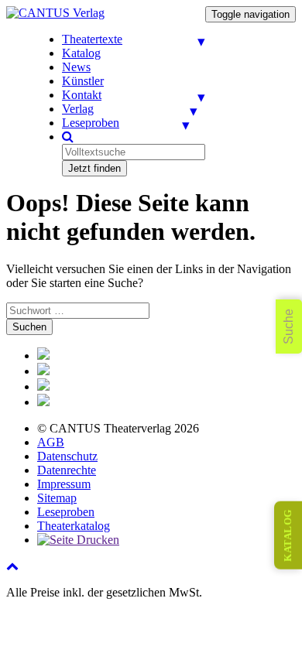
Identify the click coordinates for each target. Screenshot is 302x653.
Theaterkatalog (73, 525)
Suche (288, 326)
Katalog (81, 53)
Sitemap (57, 497)
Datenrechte (66, 470)
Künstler (83, 80)
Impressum (64, 484)
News (76, 67)
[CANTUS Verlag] (55, 12)
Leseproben (90, 122)
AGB (50, 442)
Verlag (78, 108)
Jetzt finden (94, 168)
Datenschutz (67, 456)
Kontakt (81, 94)
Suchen (29, 327)
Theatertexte (92, 39)
